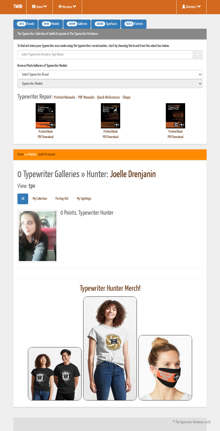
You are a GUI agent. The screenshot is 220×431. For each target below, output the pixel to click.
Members (191, 7)
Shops (127, 97)
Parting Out (62, 198)
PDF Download (45, 137)
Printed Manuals (64, 97)
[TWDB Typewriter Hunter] (55, 373)
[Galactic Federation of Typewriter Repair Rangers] (110, 348)
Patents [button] (134, 24)
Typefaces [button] (107, 24)
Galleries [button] (78, 24)
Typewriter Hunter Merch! (110, 288)
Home (20, 154)
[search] (110, 74)
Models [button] (51, 24)
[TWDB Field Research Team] (165, 367)
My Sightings (84, 198)
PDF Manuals (86, 97)
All (22, 198)
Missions (67, 7)
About (39, 7)
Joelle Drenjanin (46, 154)
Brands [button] (26, 24)
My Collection (40, 198)
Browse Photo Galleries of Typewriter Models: (42, 66)
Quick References (108, 97)
